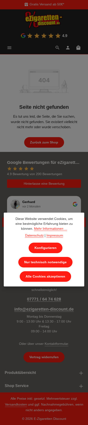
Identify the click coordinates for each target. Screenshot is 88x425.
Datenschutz (34, 235)
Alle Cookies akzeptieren (45, 276)
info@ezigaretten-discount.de (44, 309)
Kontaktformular (56, 344)
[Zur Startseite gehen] (44, 20)
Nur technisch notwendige (45, 262)
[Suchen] (57, 47)
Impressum (54, 235)
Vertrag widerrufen (44, 357)
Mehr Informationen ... (50, 228)
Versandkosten (16, 404)
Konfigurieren (45, 248)
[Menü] (9, 47)
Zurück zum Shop (44, 142)
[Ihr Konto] (68, 47)
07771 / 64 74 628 (44, 299)
